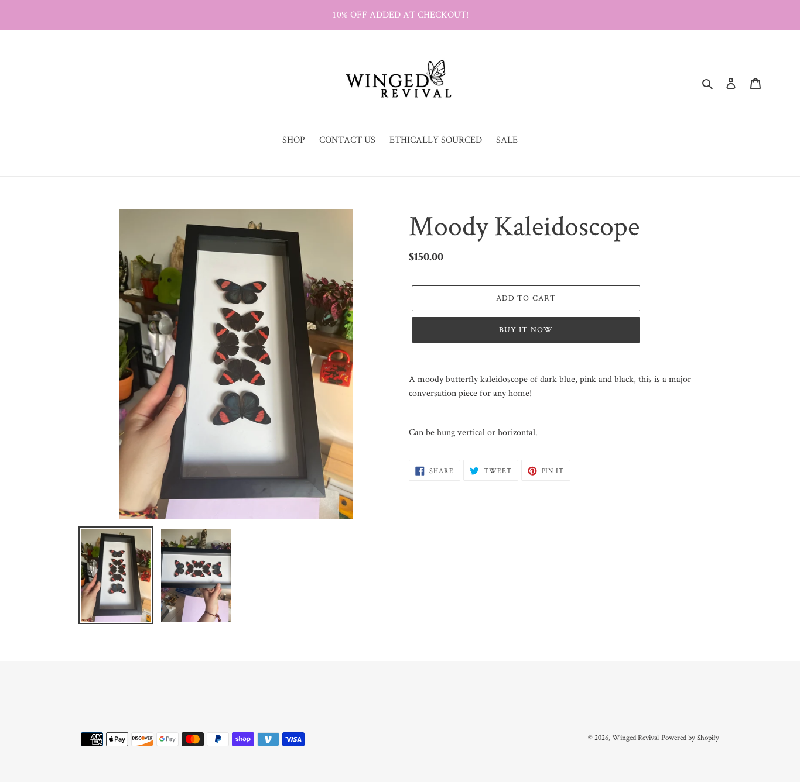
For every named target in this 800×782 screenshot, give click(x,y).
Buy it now (526, 329)
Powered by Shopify (690, 737)
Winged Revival (635, 737)
